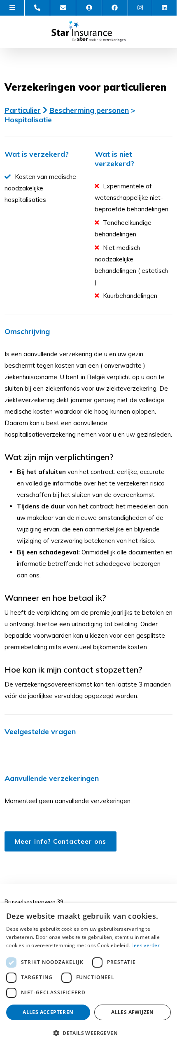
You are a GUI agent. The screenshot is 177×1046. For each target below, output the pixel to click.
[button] (88, 1033)
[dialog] (88, 974)
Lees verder (145, 945)
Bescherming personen (89, 110)
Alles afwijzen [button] (132, 1012)
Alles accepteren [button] (48, 1012)
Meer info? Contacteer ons (60, 841)
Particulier (23, 110)
